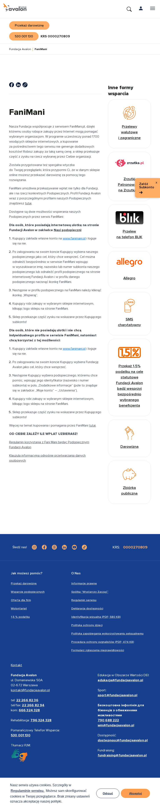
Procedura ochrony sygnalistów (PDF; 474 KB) (102, 642)
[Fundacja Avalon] (14, 7)
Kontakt (16, 665)
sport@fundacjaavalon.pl (118, 695)
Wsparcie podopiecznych (28, 592)
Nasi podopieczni (67, 230)
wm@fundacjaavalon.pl (116, 725)
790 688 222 (108, 720)
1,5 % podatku (20, 617)
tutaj (28, 203)
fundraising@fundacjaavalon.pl (122, 755)
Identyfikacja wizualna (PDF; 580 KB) (96, 617)
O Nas (76, 573)
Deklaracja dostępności (87, 608)
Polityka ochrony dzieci (86, 625)
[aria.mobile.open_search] (129, 9)
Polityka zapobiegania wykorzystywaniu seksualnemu (107, 633)
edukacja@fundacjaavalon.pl (120, 680)
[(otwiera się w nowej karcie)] (11, 84)
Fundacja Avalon (20, 49)
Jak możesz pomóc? (26, 573)
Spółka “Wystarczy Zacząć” (89, 592)
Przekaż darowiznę (24, 583)
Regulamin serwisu (83, 600)
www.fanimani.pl (74, 238)
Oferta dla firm (21, 600)
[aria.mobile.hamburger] (152, 9)
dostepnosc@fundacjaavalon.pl (123, 740)
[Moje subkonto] (141, 9)
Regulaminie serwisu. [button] (27, 791)
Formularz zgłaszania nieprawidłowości (97, 650)
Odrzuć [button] (108, 793)
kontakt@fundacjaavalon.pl (30, 690)
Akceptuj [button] (135, 793)
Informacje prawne (84, 583)
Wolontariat (19, 608)
